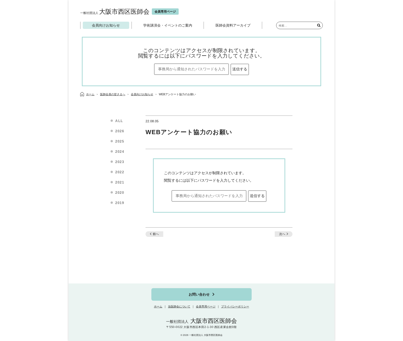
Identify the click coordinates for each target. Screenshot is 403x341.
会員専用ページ (205, 306)
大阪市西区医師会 (114, 11)
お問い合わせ (199, 294)
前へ (156, 234)
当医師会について (179, 306)
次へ (282, 234)
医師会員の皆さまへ (112, 94)
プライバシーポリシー (235, 306)
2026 (119, 131)
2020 (119, 192)
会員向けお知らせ (106, 25)
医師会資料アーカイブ (232, 25)
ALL (119, 121)
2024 (119, 151)
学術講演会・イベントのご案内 (167, 25)
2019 (119, 203)
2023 (119, 162)
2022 (119, 172)
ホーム (158, 306)
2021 (119, 182)
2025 (119, 141)
